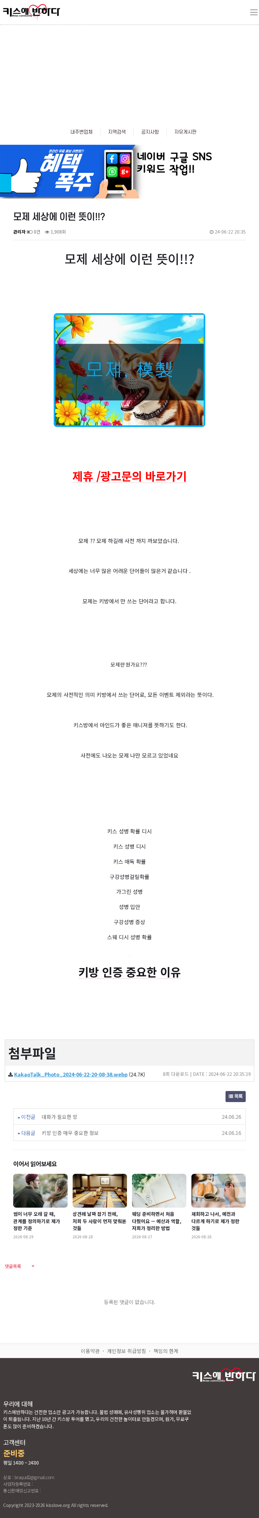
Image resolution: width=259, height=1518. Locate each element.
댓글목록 (13, 1266)
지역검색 (117, 132)
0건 (36, 232)
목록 (238, 1096)
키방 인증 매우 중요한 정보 (70, 1133)
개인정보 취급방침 (126, 1351)
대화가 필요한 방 (59, 1116)
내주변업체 (81, 132)
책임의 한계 (166, 1351)
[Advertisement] (129, 72)
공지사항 (150, 132)
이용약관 (90, 1351)
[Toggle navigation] (254, 12)
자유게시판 (185, 132)
